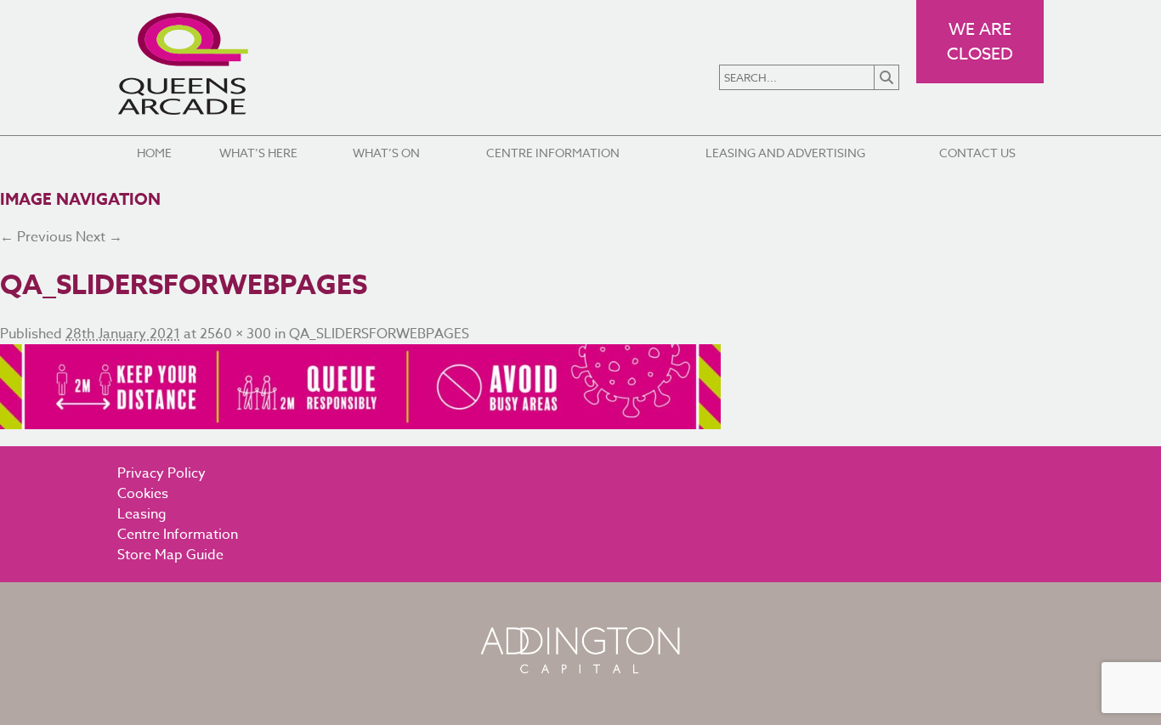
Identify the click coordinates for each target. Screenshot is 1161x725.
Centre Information (553, 152)
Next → (99, 237)
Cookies (142, 494)
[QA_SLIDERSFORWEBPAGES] (580, 386)
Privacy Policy (161, 473)
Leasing (142, 514)
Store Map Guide (170, 555)
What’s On (386, 152)
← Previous (36, 237)
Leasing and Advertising (785, 152)
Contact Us (977, 152)
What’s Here (258, 152)
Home (154, 152)
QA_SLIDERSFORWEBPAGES (379, 334)
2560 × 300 (235, 334)
